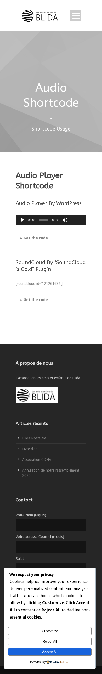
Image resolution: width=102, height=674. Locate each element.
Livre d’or (29, 449)
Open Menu (75, 15)
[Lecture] (22, 220)
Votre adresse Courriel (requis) (40, 537)
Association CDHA (36, 459)
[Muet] (64, 220)
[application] (51, 220)
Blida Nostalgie (34, 438)
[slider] (76, 211)
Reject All (50, 641)
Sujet (20, 559)
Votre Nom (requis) (31, 515)
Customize (50, 631)
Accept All (50, 652)
